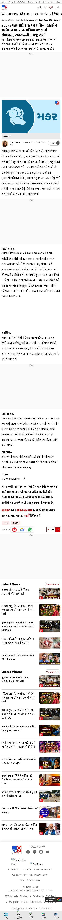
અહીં (26, 516)
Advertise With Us (42, 869)
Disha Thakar (15, 142)
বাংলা (44, 2)
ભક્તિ (5, 523)
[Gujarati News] (5, 7)
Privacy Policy (40, 874)
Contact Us (13, 869)
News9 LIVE (36, 901)
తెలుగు (30, 2)
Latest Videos (12, 671)
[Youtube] (14, 529)
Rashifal (19, 19)
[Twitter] (34, 852)
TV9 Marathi (33, 890)
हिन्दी (4, 2)
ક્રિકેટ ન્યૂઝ (24, 14)
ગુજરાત (35, 14)
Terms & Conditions (30, 880)
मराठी (38, 2)
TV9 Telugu (46, 890)
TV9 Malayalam (12, 901)
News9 (12, 2)
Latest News (11, 584)
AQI (45, 7)
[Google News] (22, 529)
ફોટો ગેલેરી (54, 14)
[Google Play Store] (20, 862)
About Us (26, 869)
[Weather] (40, 7)
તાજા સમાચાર (12, 14)
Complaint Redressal (22, 874)
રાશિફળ (6, 510)
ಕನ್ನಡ (21, 2)
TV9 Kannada (11, 896)
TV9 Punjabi (38, 896)
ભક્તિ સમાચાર (24, 510)
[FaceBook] (28, 852)
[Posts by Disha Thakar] (5, 143)
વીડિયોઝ (43, 14)
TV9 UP (24, 901)
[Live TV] (50, 7)
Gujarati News (8, 19)
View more (51, 584)
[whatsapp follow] (30, 529)
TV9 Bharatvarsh (16, 890)
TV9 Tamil (51, 896)
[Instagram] (41, 852)
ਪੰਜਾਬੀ (50, 2)
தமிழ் (58, 2)
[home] (3, 13)
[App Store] (39, 864)
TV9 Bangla (25, 896)
